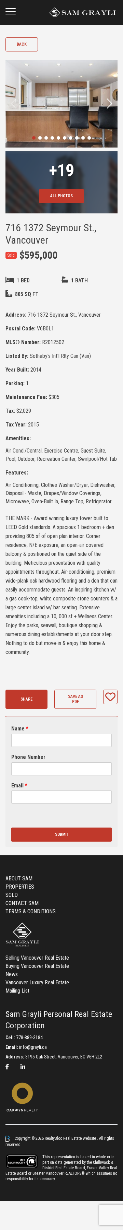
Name (19, 728)
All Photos (61, 196)
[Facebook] (7, 1067)
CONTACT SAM (22, 903)
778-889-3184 (29, 1037)
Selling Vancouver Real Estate (37, 957)
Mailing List (17, 990)
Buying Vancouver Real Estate (37, 966)
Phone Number (28, 757)
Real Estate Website (80, 1138)
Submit (61, 834)
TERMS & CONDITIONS (30, 911)
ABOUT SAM (18, 878)
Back (22, 44)
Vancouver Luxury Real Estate (37, 982)
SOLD (11, 895)
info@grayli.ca (33, 1047)
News (11, 974)
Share (26, 699)
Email (19, 785)
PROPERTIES (19, 886)
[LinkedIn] (22, 1067)
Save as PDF (75, 699)
